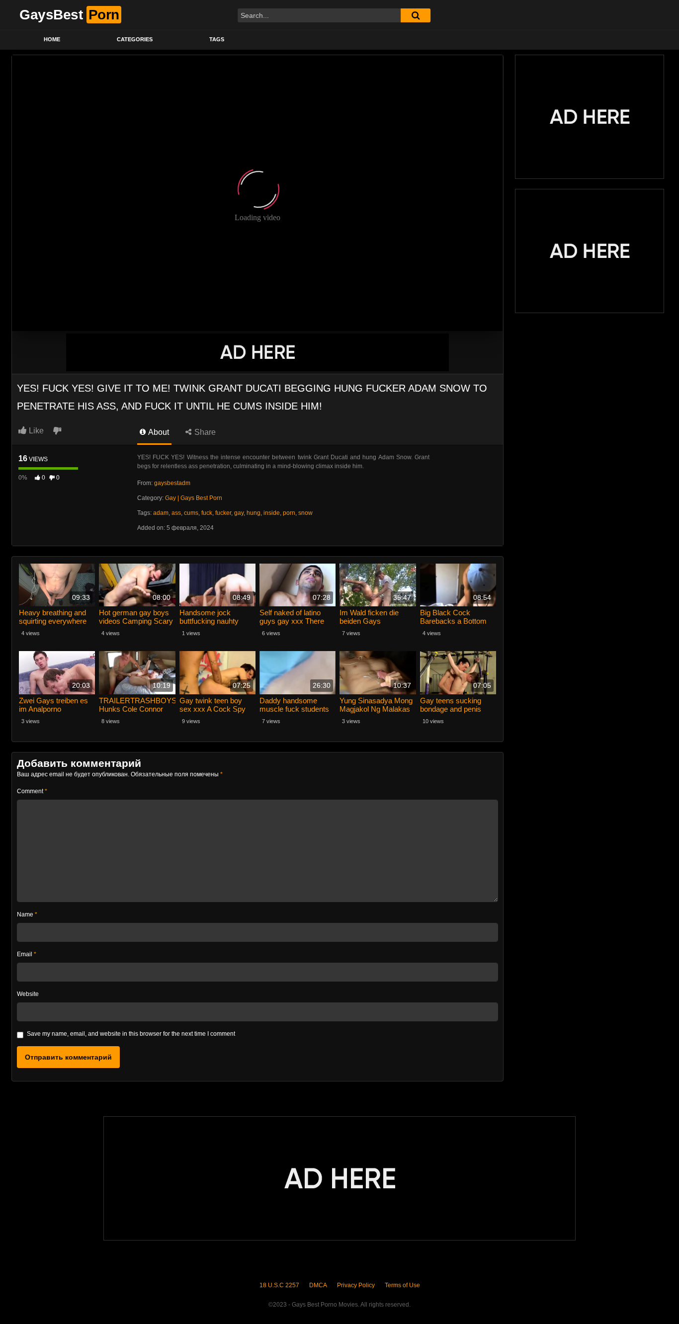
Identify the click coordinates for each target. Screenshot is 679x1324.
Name (27, 914)
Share (204, 432)
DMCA (318, 1285)
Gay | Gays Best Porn (193, 498)
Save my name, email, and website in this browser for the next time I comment (131, 1033)
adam (161, 512)
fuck (206, 512)
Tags (216, 39)
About (158, 432)
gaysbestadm (172, 483)
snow (305, 512)
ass (176, 512)
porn (289, 512)
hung (253, 512)
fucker (223, 512)
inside (271, 512)
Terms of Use (402, 1285)
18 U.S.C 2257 (279, 1285)
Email (26, 954)
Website (28, 994)
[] (415, 15)
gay (239, 512)
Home (52, 39)
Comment (32, 791)
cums (191, 512)
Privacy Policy (356, 1285)
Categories (135, 39)
